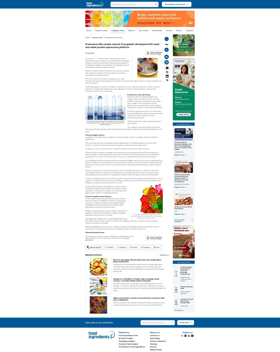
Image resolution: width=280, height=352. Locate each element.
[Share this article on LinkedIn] (167, 77)
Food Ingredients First (128, 335)
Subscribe (184, 323)
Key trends (143, 30)
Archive (153, 347)
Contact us (154, 335)
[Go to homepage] (102, 338)
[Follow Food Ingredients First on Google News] (192, 337)
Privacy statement (158, 341)
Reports (131, 30)
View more (164, 255)
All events (178, 310)
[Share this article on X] (167, 72)
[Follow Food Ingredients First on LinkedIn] (185, 337)
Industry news (101, 30)
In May (87, 211)
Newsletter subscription (175, 4)
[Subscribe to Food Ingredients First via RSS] (167, 81)
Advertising (155, 338)
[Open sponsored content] (140, 26)
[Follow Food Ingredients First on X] (182, 337)
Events (179, 30)
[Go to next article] (167, 62)
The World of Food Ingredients (132, 347)
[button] (109, 247)
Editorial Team (156, 350)
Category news (117, 30)
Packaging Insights (127, 341)
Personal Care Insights (128, 344)
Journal (169, 30)
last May (97, 227)
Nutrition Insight (126, 338)
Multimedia (157, 30)
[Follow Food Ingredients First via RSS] (189, 337)
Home (88, 30)
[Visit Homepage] (95, 8)
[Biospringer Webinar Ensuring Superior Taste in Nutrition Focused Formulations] (184, 258)
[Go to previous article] (167, 57)
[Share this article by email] (167, 68)
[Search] (156, 4)
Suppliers (190, 30)
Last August (89, 219)
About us (155, 332)
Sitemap (153, 344)
